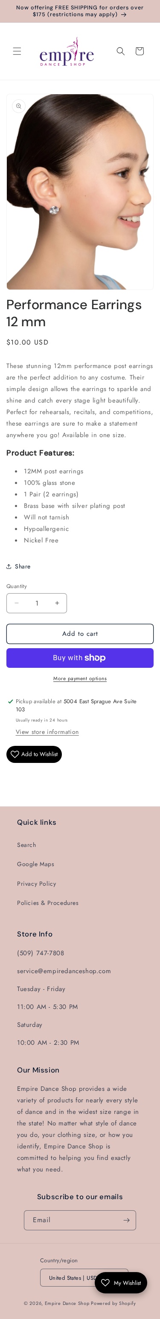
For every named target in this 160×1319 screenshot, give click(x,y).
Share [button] (23, 566)
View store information (47, 732)
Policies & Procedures (48, 903)
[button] (17, 51)
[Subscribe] (126, 1220)
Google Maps (36, 864)
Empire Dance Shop (68, 1303)
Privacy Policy (36, 883)
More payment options (80, 678)
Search (26, 845)
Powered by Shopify (113, 1303)
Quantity (16, 586)
